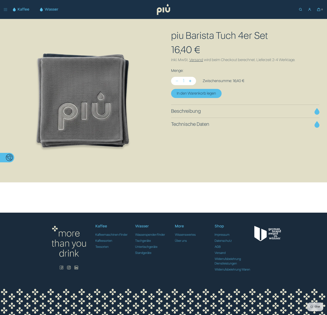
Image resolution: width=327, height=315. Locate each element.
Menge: (177, 71)
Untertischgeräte (146, 246)
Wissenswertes (185, 234)
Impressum (222, 234)
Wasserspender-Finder (150, 234)
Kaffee (23, 9)
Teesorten (102, 246)
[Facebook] (61, 267)
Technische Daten (190, 124)
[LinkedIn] (76, 267)
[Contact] (7, 157)
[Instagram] (69, 267)
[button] (300, 9)
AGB (218, 246)
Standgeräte (143, 252)
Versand (196, 60)
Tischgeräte (143, 240)
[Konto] (309, 9)
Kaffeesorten (103, 240)
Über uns (181, 240)
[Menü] (8, 9)
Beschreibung (186, 111)
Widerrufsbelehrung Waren (232, 269)
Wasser (51, 9)
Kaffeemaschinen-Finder (111, 234)
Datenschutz (223, 240)
